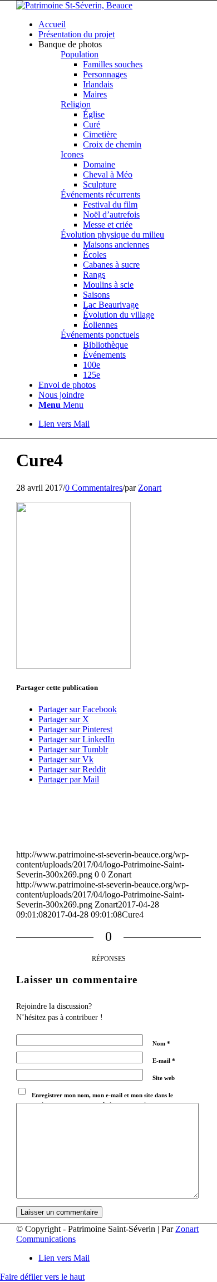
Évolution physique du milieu (112, 234)
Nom (161, 1043)
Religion (76, 104)
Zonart (149, 487)
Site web (163, 1077)
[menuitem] (119, 24)
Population (79, 54)
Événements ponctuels (100, 334)
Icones (72, 154)
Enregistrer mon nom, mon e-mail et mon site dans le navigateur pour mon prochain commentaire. (102, 1100)
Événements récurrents (100, 194)
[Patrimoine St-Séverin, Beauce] (74, 5)
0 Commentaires (93, 487)
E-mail (163, 1060)
